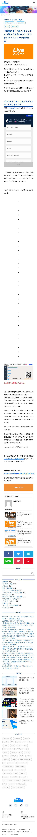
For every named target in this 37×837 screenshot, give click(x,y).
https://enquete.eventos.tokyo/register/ (19, 473)
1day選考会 (17, 738)
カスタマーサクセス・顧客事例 (12, 597)
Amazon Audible (8, 766)
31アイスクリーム (8, 749)
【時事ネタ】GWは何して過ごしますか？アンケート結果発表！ (24, 542)
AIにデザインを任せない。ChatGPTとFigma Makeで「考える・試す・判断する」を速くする (17, 630)
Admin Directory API (25, 759)
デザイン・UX (6, 594)
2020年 (13, 752)
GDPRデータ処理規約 (7, 831)
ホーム (3, 15)
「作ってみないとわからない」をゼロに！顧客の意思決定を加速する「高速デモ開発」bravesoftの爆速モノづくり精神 (18, 636)
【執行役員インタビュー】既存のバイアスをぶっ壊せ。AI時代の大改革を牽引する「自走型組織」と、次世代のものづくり (18, 649)
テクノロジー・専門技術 (10, 590)
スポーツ (11, 784)
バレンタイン (20, 23)
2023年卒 (6, 759)
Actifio (14, 759)
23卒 (19, 745)
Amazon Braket (20, 766)
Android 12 (23, 777)
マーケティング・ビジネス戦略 (12, 592)
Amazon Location (19, 770)
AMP (15, 773)
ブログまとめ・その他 (9, 599)
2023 (21, 756)
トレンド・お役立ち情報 (10, 605)
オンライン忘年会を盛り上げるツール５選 (24, 514)
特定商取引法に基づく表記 (8, 829)
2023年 (28, 756)
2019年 (5, 752)
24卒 (25, 745)
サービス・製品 (17, 20)
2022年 (5, 756)
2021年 (27, 752)
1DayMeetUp (7, 738)
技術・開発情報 (7, 588)
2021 (20, 752)
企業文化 (5, 603)
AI (4, 763)
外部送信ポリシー (14, 834)
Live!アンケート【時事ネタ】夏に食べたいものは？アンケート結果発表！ (24, 524)
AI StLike (11, 763)
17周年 (5, 745)
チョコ (7, 26)
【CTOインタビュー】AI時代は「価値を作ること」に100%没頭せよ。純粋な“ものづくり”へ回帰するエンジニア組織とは (18, 642)
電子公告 (4, 834)
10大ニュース (20, 742)
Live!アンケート (9, 23)
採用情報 (5, 582)
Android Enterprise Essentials (11, 780)
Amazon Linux (7, 770)
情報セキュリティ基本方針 (23, 831)
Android (6, 777)
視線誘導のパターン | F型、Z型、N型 (26, 679)
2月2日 (26, 738)
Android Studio (27, 780)
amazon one (7, 773)
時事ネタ (14, 26)
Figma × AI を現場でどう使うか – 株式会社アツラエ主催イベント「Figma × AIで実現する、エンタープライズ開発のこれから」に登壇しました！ (18, 655)
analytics (23, 773)
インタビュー (6, 607)
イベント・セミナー (8, 601)
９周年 (21, 787)
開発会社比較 (21, 784)
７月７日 (6, 787)
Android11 (14, 777)
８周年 (14, 787)
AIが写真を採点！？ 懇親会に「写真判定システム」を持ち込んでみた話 (17, 667)
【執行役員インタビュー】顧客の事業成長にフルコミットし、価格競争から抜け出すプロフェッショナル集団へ (18, 662)
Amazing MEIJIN (22, 763)
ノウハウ (5, 586)
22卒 (12, 745)
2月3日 (5, 742)
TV (4, 784)
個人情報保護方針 (23, 829)
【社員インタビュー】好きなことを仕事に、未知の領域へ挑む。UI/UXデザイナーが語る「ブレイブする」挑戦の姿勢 (18, 625)
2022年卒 (13, 756)
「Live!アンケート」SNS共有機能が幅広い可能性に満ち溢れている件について (24, 533)
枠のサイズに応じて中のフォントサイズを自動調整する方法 (26, 690)
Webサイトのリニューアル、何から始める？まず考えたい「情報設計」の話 (18, 617)
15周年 (30, 742)
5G (12, 742)
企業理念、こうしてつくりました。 (13, 621)
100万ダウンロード (22, 749)
